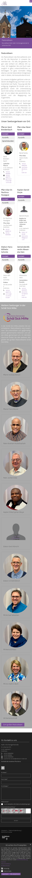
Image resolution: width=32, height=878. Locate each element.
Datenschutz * (5, 801)
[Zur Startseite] (4, 3)
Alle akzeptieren (15, 874)
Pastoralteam (7, 53)
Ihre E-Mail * (4, 779)
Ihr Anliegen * (5, 786)
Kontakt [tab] (5, 134)
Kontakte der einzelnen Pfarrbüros (11, 761)
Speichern (5, 874)
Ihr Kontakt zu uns (9, 740)
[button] (3, 768)
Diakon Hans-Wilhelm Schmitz (7, 249)
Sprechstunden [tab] (8, 141)
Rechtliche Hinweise (5, 865)
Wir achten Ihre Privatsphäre (16, 845)
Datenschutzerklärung (22, 859)
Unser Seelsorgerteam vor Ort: (15, 121)
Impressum (3, 861)
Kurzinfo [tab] (5, 137)
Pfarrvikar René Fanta (23, 128)
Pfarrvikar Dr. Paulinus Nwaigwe (7, 192)
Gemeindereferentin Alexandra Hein (23, 249)
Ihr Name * (4, 772)
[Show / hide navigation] (31, 1)
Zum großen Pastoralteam (12, 724)
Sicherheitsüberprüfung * (8, 807)
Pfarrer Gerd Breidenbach (6, 128)
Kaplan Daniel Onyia (23, 191)
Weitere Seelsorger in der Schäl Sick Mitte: (13, 307)
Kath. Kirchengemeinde (10, 745)
